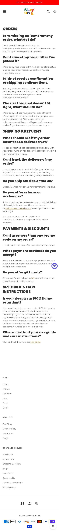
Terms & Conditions (13, 482)
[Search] (48, 11)
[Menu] (5, 11)
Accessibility (9, 478)
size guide (35, 341)
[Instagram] (29, 503)
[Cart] (55, 11)
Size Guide (8, 454)
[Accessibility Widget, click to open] (54, 266)
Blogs (5, 438)
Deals (6, 407)
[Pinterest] (37, 503)
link (32, 278)
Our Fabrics (8, 433)
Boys (5, 403)
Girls (5, 398)
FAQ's (5, 468)
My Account (9, 459)
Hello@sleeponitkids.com (18, 208)
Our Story (7, 424)
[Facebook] (22, 503)
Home (6, 384)
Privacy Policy (9, 487)
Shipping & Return (12, 463)
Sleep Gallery (9, 428)
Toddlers (7, 393)
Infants (6, 388)
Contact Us (8, 473)
